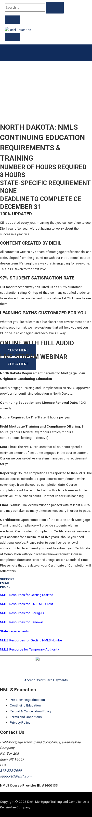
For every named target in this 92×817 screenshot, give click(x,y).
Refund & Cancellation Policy (30, 711)
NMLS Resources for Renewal (21, 622)
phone (5, 587)
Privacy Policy (20, 722)
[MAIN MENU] (12, 37)
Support (7, 579)
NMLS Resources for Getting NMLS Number (31, 640)
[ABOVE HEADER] (12, 19)
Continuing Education (25, 705)
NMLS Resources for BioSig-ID (22, 613)
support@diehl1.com (15, 776)
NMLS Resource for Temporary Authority (29, 649)
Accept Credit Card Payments (46, 680)
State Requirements (14, 631)
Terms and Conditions (26, 717)
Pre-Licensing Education (27, 700)
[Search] (55, 8)
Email (5, 583)
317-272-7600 (11, 771)
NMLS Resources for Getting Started (26, 595)
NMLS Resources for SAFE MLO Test (26, 604)
